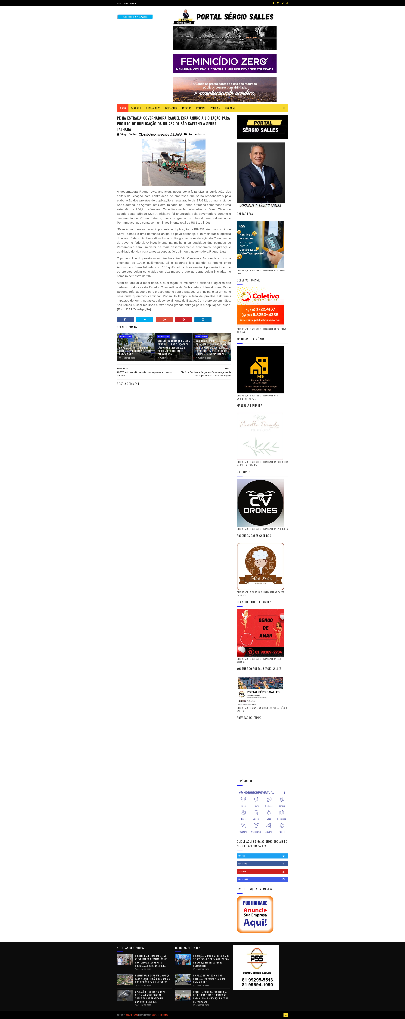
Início (119, 3)
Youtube (242, 871)
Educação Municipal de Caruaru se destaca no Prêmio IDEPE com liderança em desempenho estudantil (211, 960)
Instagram (243, 879)
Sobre (126, 3)
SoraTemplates (132, 1015)
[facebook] (273, 3)
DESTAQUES (171, 108)
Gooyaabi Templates (160, 1015)
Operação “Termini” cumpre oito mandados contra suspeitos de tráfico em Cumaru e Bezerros (151, 996)
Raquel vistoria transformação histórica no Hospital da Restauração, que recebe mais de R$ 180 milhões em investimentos (212, 347)
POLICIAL (200, 108)
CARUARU (136, 108)
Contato (133, 3)
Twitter (242, 856)
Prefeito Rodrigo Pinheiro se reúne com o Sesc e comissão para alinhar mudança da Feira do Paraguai (210, 996)
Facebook (242, 863)
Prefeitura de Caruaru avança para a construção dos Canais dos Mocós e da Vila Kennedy (152, 979)
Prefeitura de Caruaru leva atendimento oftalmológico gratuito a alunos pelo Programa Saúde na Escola (151, 960)
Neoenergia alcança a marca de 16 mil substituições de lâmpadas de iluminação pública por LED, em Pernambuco (174, 347)
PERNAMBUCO (153, 108)
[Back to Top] (286, 1015)
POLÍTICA (215, 108)
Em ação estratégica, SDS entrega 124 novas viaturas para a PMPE (135, 351)
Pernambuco (196, 134)
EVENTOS (186, 108)
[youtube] (287, 3)
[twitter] (283, 3)
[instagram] (278, 3)
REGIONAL (230, 108)
